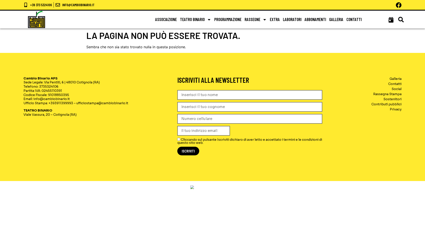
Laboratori (292, 19)
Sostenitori (392, 99)
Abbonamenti (315, 19)
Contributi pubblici (386, 104)
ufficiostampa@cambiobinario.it (102, 103)
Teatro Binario (192, 19)
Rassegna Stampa (387, 94)
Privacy (396, 109)
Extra (275, 19)
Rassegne (252, 19)
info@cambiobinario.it (51, 99)
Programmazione (227, 19)
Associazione (166, 19)
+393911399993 (60, 103)
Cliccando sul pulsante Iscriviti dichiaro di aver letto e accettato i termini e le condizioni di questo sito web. (249, 141)
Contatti (354, 19)
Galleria (336, 19)
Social (397, 89)
